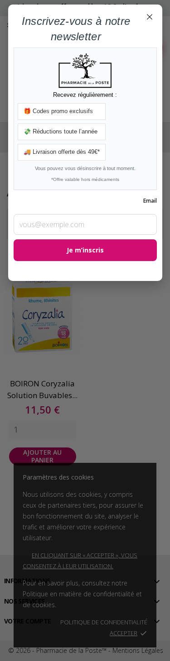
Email (150, 200)
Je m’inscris (85, 250)
